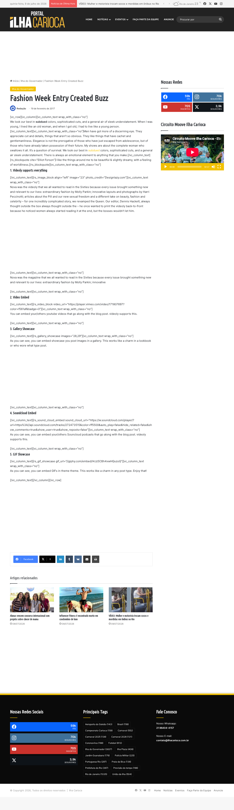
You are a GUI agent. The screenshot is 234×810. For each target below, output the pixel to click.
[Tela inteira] (219, 167)
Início (15, 80)
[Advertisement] (117, 48)
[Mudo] (213, 167)
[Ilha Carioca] (37, 19)
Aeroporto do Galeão (98, 724)
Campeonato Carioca (99, 730)
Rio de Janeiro (96, 774)
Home (89, 19)
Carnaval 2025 (95, 736)
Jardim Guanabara (97, 755)
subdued (94, 150)
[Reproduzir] (165, 167)
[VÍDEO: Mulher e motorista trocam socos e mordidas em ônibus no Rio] (131, 599)
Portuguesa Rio (96, 761)
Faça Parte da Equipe (146, 19)
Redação (21, 108)
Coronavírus (94, 743)
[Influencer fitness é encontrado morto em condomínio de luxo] (81, 599)
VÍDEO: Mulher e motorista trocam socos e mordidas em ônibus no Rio (119, 3)
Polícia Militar (125, 755)
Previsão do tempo (125, 768)
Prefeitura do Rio (96, 768)
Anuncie (169, 19)
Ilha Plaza (125, 749)
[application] (192, 152)
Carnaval (125, 730)
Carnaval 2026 (121, 736)
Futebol (115, 743)
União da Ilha (122, 774)
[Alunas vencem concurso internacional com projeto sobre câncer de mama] (32, 599)
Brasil (123, 724)
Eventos (120, 19)
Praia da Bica (121, 761)
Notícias (102, 19)
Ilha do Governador (32, 80)
